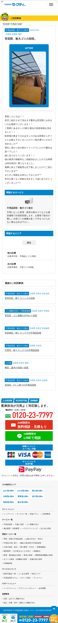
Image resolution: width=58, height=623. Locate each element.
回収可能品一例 (10, 574)
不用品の (11, 543)
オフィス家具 (15, 559)
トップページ (9, 514)
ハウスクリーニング (30, 528)
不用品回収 (8, 524)
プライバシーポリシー (27, 588)
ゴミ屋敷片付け (32, 524)
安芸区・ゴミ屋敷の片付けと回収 (21, 315)
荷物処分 (36, 551)
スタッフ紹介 (25, 578)
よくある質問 (23, 574)
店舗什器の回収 (36, 559)
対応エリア (36, 574)
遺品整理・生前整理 (11, 528)
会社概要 (42, 588)
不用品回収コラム (11, 578)
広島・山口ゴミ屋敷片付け (14, 599)
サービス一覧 (22, 514)
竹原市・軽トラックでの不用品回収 (22, 350)
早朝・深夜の (13, 539)
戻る (29, 242)
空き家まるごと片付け (22, 551)
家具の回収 (28, 555)
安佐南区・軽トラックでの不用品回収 (23, 333)
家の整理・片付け (27, 547)
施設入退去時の (30, 543)
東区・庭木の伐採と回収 (16, 367)
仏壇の (11, 547)
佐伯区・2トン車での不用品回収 (20, 385)
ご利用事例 (45, 514)
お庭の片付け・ (34, 539)
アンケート (37, 578)
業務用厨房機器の (44, 555)
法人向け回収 (45, 528)
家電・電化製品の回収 (12, 555)
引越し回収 (19, 524)
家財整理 (7, 551)
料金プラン (34, 514)
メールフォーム (10, 588)
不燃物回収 (8, 563)
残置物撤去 (41, 547)
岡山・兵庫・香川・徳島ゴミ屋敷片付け (19, 603)
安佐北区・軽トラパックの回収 (20, 298)
